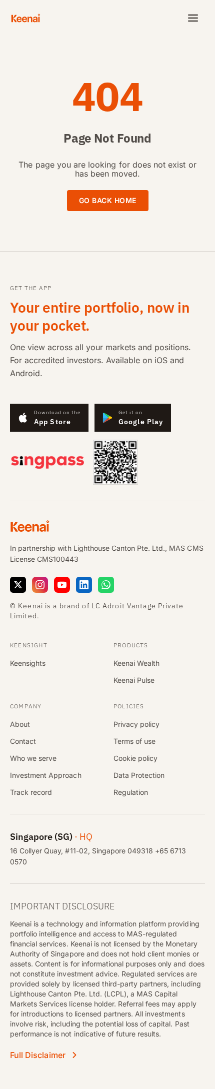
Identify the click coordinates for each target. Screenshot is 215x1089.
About (20, 724)
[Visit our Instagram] (40, 585)
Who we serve (33, 758)
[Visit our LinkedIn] (84, 585)
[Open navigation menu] (193, 18)
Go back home (107, 200)
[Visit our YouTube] (62, 585)
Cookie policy (136, 758)
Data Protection (139, 775)
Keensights (28, 663)
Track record (31, 792)
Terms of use (135, 741)
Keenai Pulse (134, 680)
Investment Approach (46, 775)
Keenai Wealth (137, 663)
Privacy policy (137, 724)
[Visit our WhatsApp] (106, 585)
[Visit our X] (18, 585)
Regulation (131, 792)
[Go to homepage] (29, 18)
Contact (23, 741)
